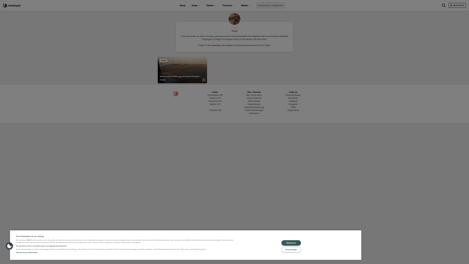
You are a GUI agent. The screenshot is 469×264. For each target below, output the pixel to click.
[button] (9, 246)
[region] (186, 245)
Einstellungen (291, 249)
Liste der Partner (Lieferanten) (26, 252)
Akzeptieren (291, 243)
